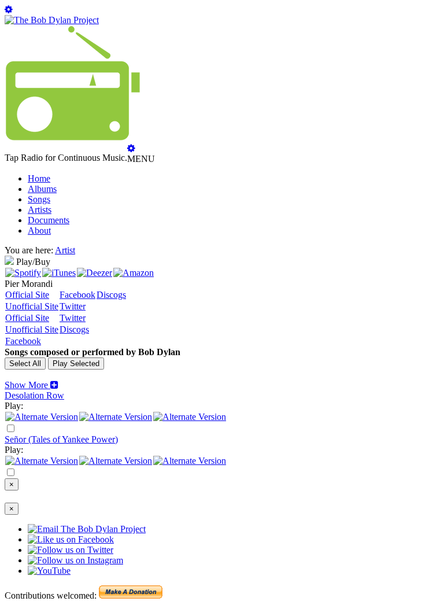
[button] (31, 385)
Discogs (111, 295)
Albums (42, 189)
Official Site (27, 295)
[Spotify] (23, 273)
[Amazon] (133, 273)
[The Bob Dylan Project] (52, 20)
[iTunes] (59, 273)
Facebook (77, 295)
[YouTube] (189, 417)
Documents (48, 220)
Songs (39, 199)
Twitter (73, 306)
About (39, 230)
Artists (39, 210)
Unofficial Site (31, 306)
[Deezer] (94, 273)
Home (39, 178)
